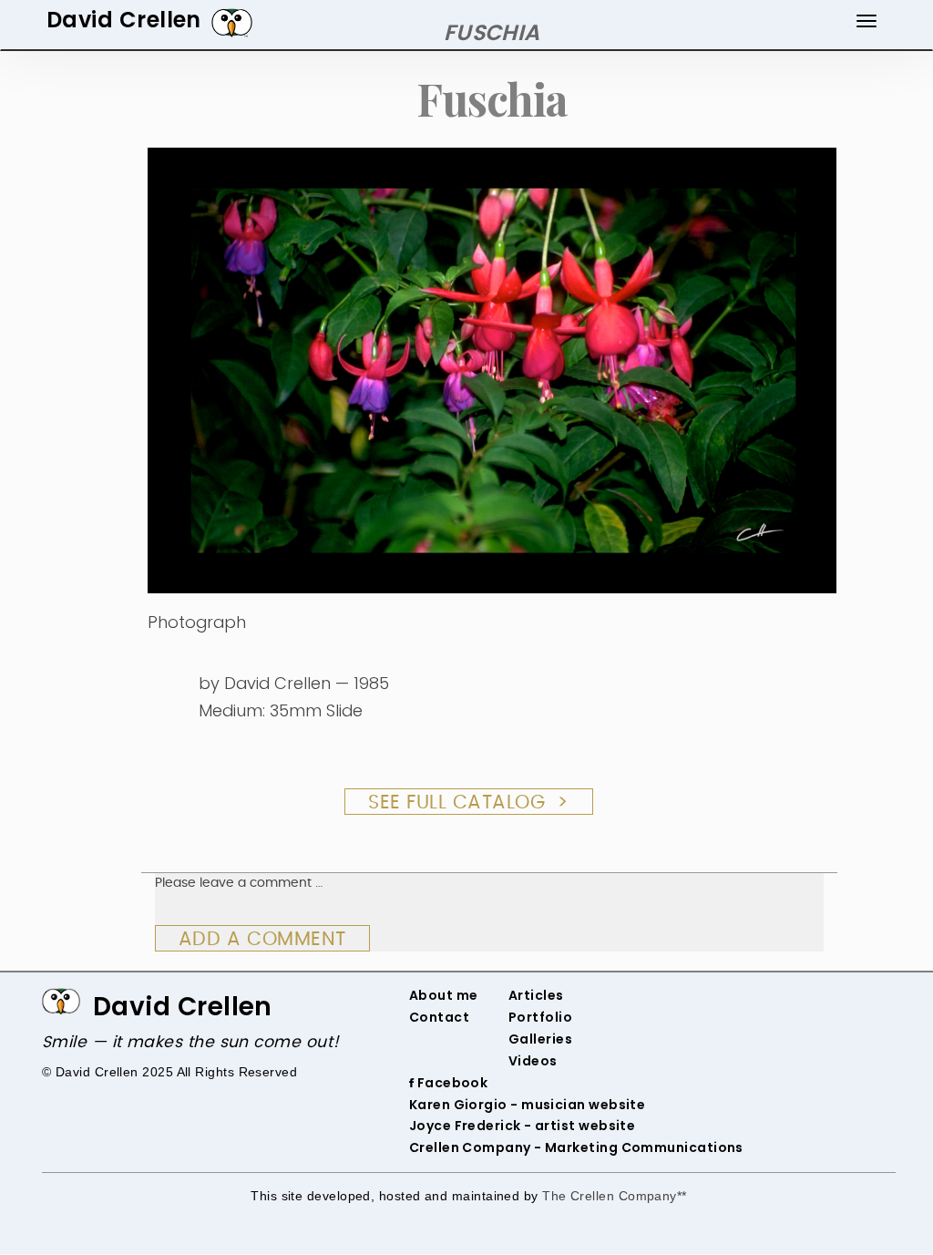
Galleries (540, 1039)
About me (443, 995)
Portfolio (540, 1017)
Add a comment (262, 939)
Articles (536, 995)
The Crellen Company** (614, 1195)
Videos (533, 1061)
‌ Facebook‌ (450, 1083)
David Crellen (182, 1006)
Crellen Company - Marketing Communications (576, 1147)
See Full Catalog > (468, 802)
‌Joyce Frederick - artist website (522, 1125)
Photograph (197, 622)
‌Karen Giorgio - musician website (527, 1105)
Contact (439, 1017)
